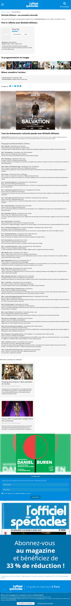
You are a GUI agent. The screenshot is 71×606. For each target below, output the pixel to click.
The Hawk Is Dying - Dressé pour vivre (15, 288)
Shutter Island (8, 268)
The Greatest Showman (11, 182)
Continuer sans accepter (45, 603)
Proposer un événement (38, 576)
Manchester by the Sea (11, 213)
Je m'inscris (35, 497)
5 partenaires (12, 598)
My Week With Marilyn (11, 234)
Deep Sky (15, 29)
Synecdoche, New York (10, 276)
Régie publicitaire (26, 576)
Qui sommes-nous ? (6, 576)
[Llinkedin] (20, 86)
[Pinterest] (18, 86)
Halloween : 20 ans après (11, 334)
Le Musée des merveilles (11, 190)
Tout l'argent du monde (11, 198)
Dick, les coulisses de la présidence (14, 326)
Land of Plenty (8, 312)
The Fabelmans (9, 152)
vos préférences (40, 598)
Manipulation (8, 260)
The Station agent (9, 304)
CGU (57, 576)
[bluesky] (15, 86)
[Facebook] (10, 86)
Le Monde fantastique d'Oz (12, 227)
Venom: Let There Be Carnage (12, 166)
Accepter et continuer (26, 603)
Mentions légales (64, 576)
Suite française (9, 221)
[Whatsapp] (13, 86)
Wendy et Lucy (8, 252)
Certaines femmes (9, 205)
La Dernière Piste (9, 246)
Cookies (3, 578)
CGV (54, 576)
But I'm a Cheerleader (10, 318)
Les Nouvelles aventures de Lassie (14, 349)
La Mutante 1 (8, 342)
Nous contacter (17, 576)
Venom (6, 174)
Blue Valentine (8, 240)
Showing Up (8, 158)
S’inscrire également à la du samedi (16, 493)
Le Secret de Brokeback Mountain (13, 296)
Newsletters (48, 576)
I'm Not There (8, 282)
